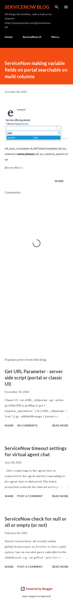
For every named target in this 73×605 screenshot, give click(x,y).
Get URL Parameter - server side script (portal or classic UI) (34, 378)
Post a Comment (30, 496)
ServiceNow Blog (27, 7)
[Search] (56, 7)
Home (8, 37)
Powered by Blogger (39, 589)
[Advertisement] (36, 321)
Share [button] (59, 181)
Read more (60, 425)
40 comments (27, 425)
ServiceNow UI (32, 37)
